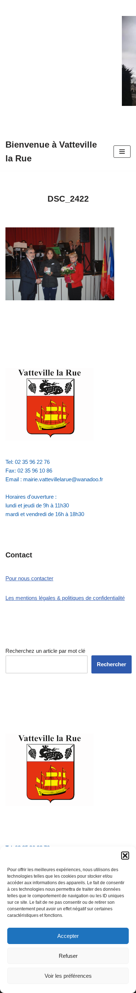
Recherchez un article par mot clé (45, 651)
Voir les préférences (68, 976)
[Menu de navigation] (122, 151)
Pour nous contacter (29, 578)
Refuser (68, 956)
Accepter (68, 936)
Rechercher (111, 664)
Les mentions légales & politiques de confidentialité (65, 598)
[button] (125, 855)
